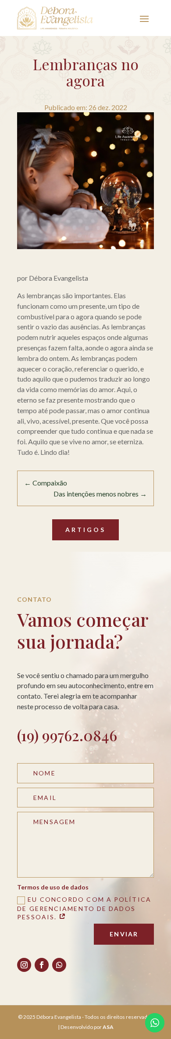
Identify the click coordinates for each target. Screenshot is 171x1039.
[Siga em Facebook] (42, 965)
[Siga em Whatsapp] (59, 965)
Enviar (124, 934)
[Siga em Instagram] (24, 965)
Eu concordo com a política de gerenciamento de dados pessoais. (84, 908)
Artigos (85, 529)
